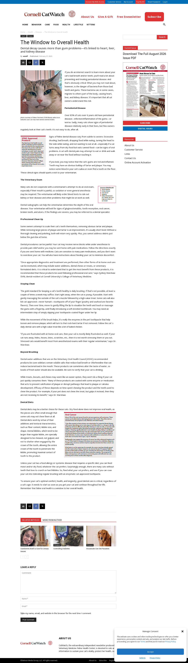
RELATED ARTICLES (30, 520)
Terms (142, 641)
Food (56, 24)
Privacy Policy (170, 641)
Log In (165, 2)
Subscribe (145, 123)
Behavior (36, 24)
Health (66, 24)
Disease (39, 32)
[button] (182, 631)
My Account (128, 2)
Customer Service (114, 2)
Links (127, 153)
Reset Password (154, 2)
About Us (129, 145)
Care (47, 24)
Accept (150, 651)
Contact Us (130, 158)
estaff (25, 56)
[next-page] (26, 557)
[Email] (29, 62)
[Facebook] (36, 62)
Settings (142, 658)
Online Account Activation (138, 162)
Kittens (91, 24)
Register (112, 660)
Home (25, 24)
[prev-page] (22, 557)
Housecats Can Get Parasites (97, 549)
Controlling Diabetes (61, 549)
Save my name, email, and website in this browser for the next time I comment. (56, 613)
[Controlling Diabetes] (68, 536)
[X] (42, 62)
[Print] (23, 62)
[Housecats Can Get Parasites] (101, 536)
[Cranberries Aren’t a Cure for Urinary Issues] (36, 536)
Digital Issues (145, 128)
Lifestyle (78, 24)
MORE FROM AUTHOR (52, 520)
